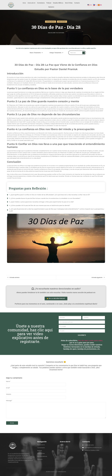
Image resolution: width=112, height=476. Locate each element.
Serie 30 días (69, 3)
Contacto (77, 3)
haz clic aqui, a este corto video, (90, 340)
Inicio (24, 3)
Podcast (48, 3)
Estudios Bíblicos (58, 3)
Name (8, 381)
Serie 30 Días (41, 453)
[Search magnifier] (83, 52)
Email (8, 387)
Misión (62, 444)
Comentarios (41, 3)
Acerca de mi (31, 3)
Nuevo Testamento (35, 52)
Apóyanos (51, 7)
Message (9, 400)
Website (8, 394)
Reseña (62, 450)
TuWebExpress (62, 471)
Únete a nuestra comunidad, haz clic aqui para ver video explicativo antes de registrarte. (30, 333)
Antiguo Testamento (55, 52)
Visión (61, 447)
